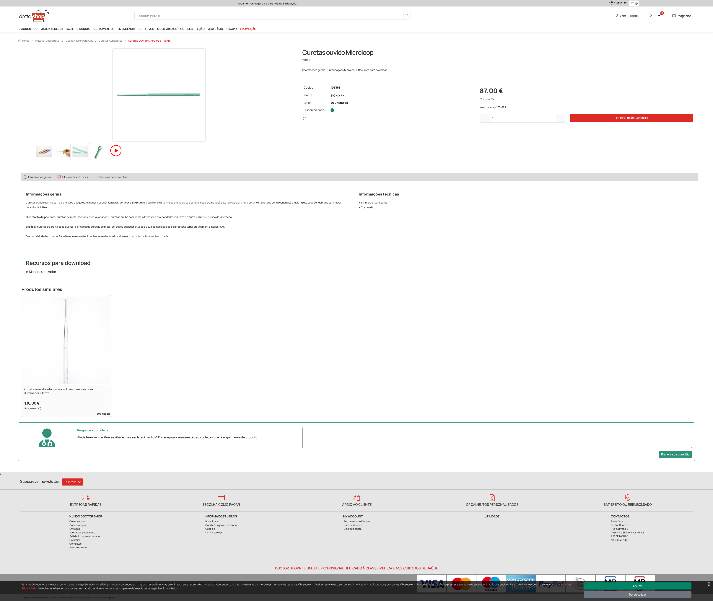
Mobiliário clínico (170, 29)
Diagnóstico (28, 29)
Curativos (146, 29)
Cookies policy (559, 584)
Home (23, 40)
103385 (336, 87)
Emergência (127, 29)
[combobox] (631, 3)
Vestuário (215, 29)
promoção (248, 29)
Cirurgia (83, 29)
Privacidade (29, 588)
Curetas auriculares (110, 40)
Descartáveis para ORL (79, 40)
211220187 (620, 3)
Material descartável (57, 29)
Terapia (231, 29)
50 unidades (339, 103)
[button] (637, 3)
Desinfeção (196, 29)
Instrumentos (104, 29)
